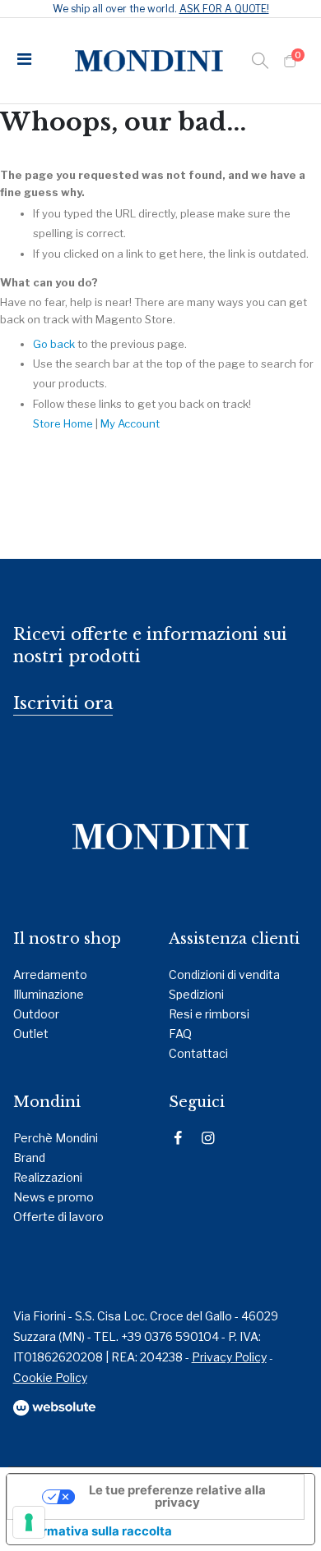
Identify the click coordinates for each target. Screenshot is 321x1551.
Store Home (63, 423)
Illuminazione (48, 994)
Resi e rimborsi (209, 1014)
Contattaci (198, 1053)
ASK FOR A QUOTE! (224, 8)
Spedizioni (196, 994)
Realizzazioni (47, 1177)
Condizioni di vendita (224, 974)
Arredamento (50, 974)
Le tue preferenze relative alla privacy (177, 1496)
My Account (130, 423)
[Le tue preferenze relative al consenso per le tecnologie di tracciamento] (28, 1522)
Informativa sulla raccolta (95, 1531)
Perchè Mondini (55, 1138)
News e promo (53, 1197)
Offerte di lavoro (58, 1217)
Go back (54, 343)
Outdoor (36, 1014)
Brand (29, 1157)
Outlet (31, 1034)
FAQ (180, 1034)
